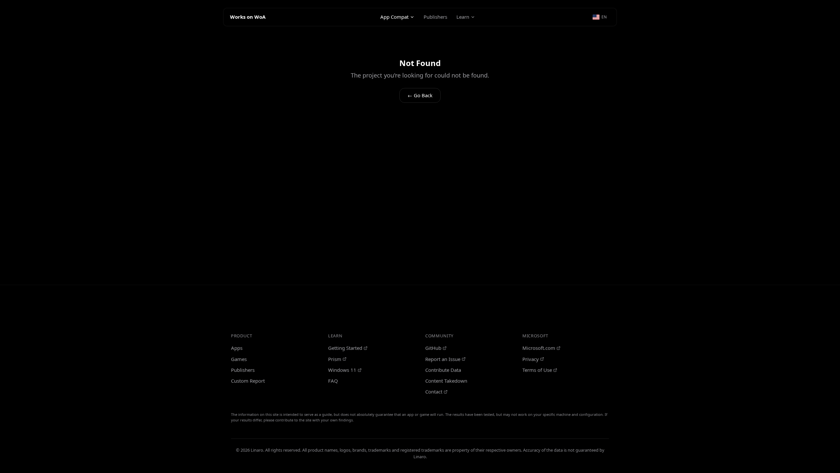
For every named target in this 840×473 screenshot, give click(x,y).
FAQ (333, 380)
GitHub (433, 348)
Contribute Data (443, 370)
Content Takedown (446, 380)
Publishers (435, 16)
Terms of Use (537, 370)
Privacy (530, 359)
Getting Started (345, 348)
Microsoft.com (538, 348)
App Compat (394, 16)
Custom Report (248, 380)
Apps (236, 348)
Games (239, 359)
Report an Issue (442, 359)
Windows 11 (342, 370)
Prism (334, 359)
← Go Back (420, 95)
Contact (433, 391)
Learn (462, 16)
